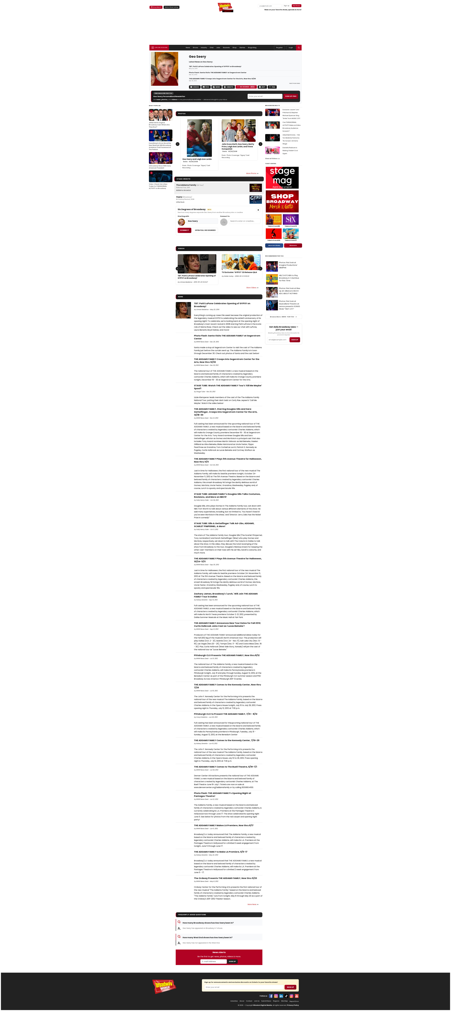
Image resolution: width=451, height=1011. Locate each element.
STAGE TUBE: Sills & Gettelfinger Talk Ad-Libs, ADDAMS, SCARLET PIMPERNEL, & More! (224, 525)
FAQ (273, 87)
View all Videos (271, 158)
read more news (294, 83)
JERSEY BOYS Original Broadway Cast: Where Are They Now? (159, 119)
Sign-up (286, 6)
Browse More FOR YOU (282, 317)
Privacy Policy (293, 1005)
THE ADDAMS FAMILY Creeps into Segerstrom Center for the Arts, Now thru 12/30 (222, 79)
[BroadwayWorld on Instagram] (276, 996)
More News (252, 904)
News (188, 47)
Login (291, 47)
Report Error (294, 1001)
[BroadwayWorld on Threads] (291, 996)
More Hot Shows (274, 245)
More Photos (251, 173)
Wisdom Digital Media (262, 1005)
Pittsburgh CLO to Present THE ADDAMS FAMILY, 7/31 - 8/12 (225, 713)
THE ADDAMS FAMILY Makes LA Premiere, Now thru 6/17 (223, 825)
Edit (263, 87)
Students (226, 47)
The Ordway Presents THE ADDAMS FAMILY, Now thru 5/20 (225, 878)
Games (242, 47)
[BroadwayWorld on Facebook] (271, 996)
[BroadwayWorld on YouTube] (297, 996)
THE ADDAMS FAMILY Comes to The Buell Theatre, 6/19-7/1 (225, 766)
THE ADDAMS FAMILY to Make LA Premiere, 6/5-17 (220, 851)
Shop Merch (157, 7)
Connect (184, 230)
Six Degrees (247, 87)
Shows (195, 47)
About (242, 1001)
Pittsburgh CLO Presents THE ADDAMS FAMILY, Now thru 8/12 (227, 655)
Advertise (234, 1001)
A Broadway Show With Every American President (160, 161)
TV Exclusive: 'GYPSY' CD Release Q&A (239, 272)
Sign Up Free (290, 96)
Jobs (218, 47)
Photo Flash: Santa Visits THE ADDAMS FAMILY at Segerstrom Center (217, 73)
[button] (299, 47)
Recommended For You (274, 256)
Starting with (183, 216)
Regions (276, 1001)
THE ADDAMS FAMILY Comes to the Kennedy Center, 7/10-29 (226, 740)
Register (279, 47)
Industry (204, 47)
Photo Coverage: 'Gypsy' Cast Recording (196, 166)
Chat (212, 47)
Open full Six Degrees (205, 230)
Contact (249, 1001)
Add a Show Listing (171, 7)
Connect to (225, 216)
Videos (196, 87)
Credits (230, 87)
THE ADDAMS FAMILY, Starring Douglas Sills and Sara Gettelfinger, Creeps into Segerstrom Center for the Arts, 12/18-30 (225, 411)
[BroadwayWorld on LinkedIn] (281, 996)
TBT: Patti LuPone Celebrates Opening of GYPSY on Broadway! (215, 66)
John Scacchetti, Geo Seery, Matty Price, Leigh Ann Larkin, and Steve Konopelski (238, 147)
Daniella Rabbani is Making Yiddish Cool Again (290, 151)
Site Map (284, 1001)
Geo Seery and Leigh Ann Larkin (197, 160)
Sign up (294, 340)
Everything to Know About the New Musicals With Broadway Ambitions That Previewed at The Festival (160, 141)
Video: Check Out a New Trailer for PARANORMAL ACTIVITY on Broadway (158, 180)
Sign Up (232, 961)
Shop (235, 47)
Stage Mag (252, 47)
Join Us (256, 1001)
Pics (207, 87)
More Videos (252, 287)
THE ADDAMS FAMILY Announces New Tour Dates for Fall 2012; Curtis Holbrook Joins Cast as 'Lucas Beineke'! (227, 624)
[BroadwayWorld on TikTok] (286, 996)
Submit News (266, 1001)
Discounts (293, 245)
